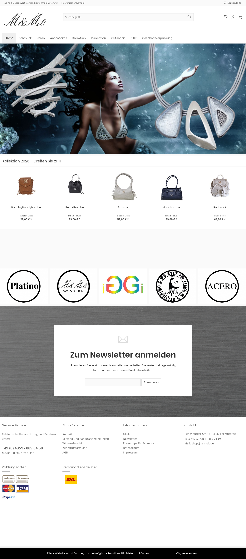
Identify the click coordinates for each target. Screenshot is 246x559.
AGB (65, 452)
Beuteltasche (75, 207)
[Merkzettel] (225, 17)
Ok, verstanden (186, 553)
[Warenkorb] (241, 17)
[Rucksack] (220, 186)
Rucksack (220, 207)
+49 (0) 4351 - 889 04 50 (22, 448)
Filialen (127, 434)
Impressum (130, 452)
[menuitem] (128, 17)
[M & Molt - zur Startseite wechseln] (31, 19)
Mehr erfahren (159, 553)
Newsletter (130, 439)
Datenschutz (131, 448)
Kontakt (67, 434)
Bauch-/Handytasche (26, 207)
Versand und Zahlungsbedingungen (85, 439)
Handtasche (171, 207)
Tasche (123, 207)
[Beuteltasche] (74, 186)
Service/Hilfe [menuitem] (234, 2)
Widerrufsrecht (72, 443)
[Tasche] (123, 186)
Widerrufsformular (74, 448)
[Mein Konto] (233, 17)
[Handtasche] (171, 186)
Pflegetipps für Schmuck (138, 443)
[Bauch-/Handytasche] (26, 186)
